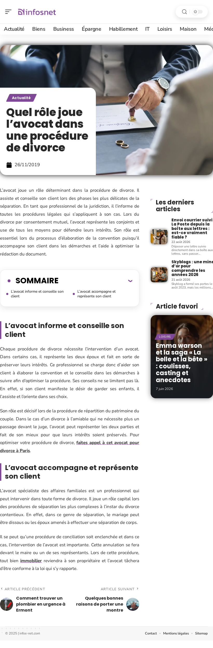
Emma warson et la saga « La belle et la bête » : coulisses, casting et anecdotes (181, 362)
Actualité (21, 97)
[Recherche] (184, 12)
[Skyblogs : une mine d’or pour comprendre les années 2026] (159, 274)
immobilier (31, 561)
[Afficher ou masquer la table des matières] (95, 281)
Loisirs (165, 337)
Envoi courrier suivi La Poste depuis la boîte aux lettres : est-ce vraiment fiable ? (191, 228)
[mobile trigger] (9, 11)
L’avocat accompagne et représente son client (96, 294)
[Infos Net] (37, 11)
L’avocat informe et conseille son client (37, 294)
